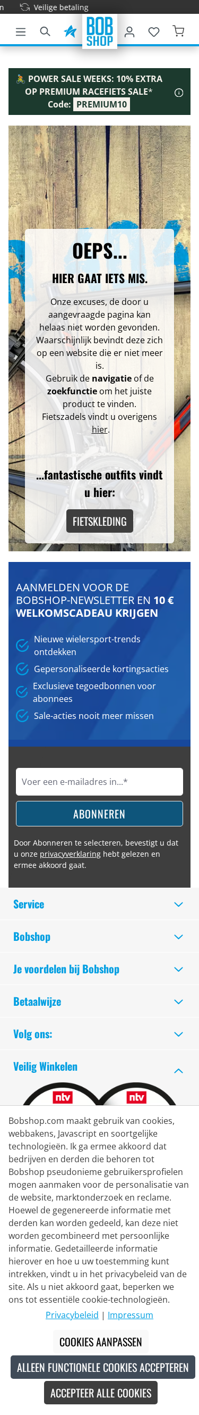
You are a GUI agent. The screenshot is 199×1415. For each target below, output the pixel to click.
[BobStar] (70, 30)
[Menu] (20, 30)
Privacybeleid (72, 1315)
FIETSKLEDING (100, 521)
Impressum (130, 1315)
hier (100, 429)
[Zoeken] (45, 30)
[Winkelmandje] (178, 30)
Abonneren (99, 814)
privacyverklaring (70, 854)
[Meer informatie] (179, 91)
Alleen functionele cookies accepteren (103, 1367)
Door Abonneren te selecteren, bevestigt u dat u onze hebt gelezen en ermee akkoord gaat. (96, 854)
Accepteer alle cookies (100, 1393)
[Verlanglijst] (154, 30)
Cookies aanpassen (100, 1342)
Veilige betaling (53, 7)
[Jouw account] (129, 30)
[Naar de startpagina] (99, 30)
